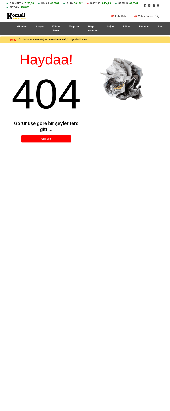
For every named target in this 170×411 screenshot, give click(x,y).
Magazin (74, 26)
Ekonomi (144, 26)
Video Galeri (145, 16)
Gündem (22, 26)
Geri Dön (46, 138)
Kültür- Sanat (56, 28)
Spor (161, 26)
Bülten (126, 26)
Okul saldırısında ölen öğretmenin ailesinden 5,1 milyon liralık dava (53, 39)
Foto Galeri (121, 16)
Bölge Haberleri (92, 28)
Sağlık (110, 26)
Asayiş (40, 26)
